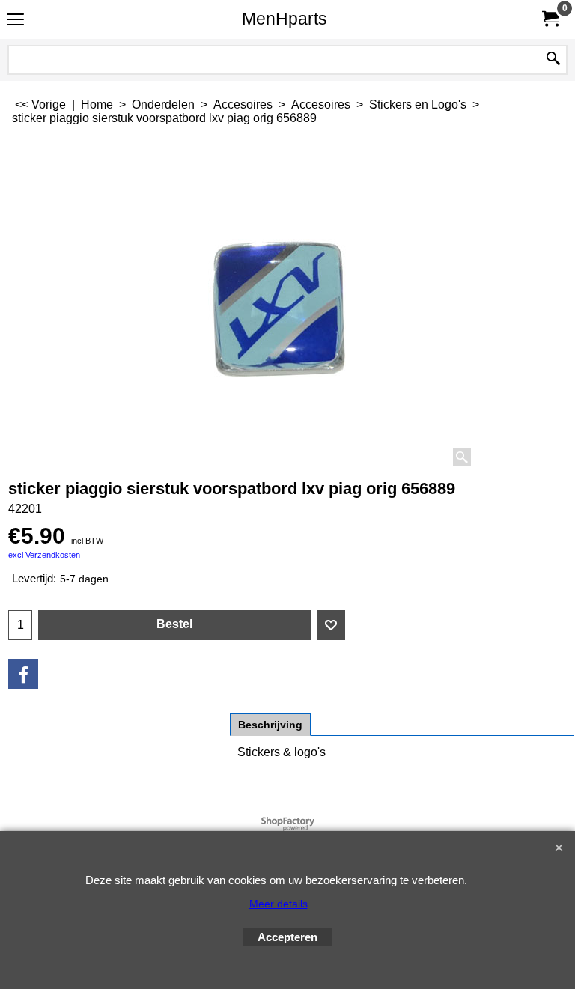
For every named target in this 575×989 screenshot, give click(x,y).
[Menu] (15, 20)
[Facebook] (23, 674)
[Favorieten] (331, 625)
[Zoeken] (553, 60)
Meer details (278, 904)
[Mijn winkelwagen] (549, 19)
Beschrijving (270, 725)
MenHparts (284, 18)
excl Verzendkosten (44, 554)
